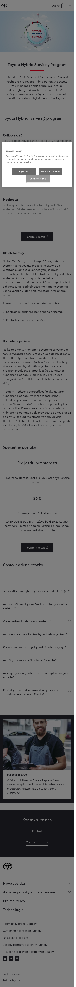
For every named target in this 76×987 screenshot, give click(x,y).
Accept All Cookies (50, 171)
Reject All (24, 171)
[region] (37, 164)
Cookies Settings (38, 178)
